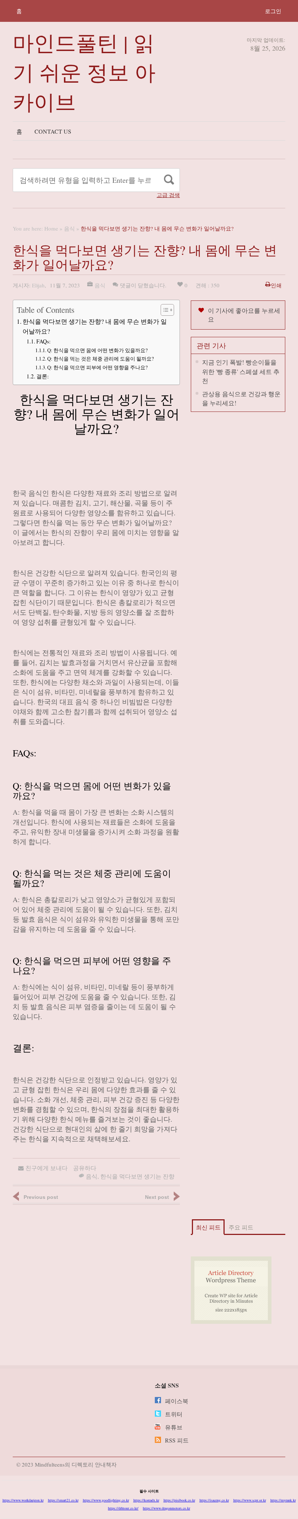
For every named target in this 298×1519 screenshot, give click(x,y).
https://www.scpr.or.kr (249, 1500)
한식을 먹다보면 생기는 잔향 (137, 1176)
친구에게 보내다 (46, 1168)
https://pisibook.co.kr (179, 1500)
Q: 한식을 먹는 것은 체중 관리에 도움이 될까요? (100, 358)
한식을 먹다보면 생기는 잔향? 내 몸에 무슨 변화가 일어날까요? (95, 326)
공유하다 (84, 1168)
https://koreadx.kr (146, 1500)
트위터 (173, 1414)
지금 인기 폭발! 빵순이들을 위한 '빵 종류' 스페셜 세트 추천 (240, 371)
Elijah (38, 285)
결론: (42, 376)
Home (51, 228)
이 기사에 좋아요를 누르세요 (244, 314)
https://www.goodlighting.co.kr (106, 1500)
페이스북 (176, 1401)
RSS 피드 (177, 1440)
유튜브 (173, 1427)
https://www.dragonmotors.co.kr (166, 1508)
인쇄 (276, 285)
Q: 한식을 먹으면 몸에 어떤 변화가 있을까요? (97, 350)
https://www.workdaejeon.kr (23, 1500)
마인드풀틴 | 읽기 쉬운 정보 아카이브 (84, 71)
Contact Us (53, 131)
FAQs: (43, 341)
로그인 (273, 11)
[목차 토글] (163, 310)
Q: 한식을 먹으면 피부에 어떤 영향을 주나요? (97, 367)
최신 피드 (208, 1227)
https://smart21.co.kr (63, 1500)
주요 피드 (241, 1227)
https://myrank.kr (283, 1500)
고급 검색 (168, 195)
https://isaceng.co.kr (214, 1500)
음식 (69, 228)
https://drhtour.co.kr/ (123, 1508)
